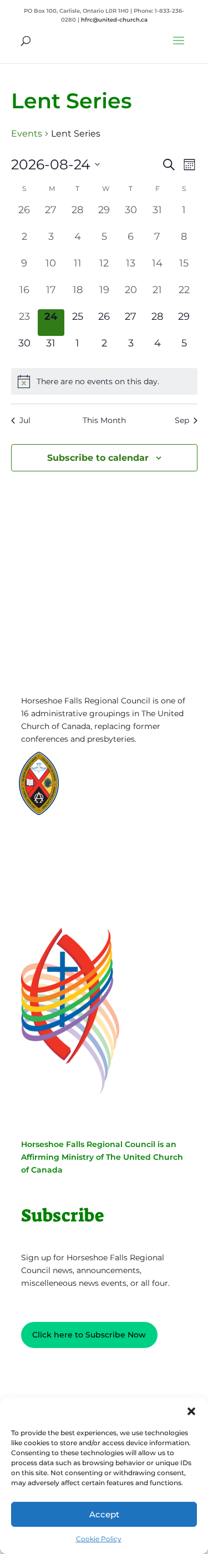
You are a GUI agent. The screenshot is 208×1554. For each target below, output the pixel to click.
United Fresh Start (114, 809)
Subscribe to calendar (98, 457)
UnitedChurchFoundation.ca (132, 777)
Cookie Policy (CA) (73, 881)
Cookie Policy (98, 1539)
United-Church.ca (114, 767)
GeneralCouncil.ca (114, 788)
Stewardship (105, 798)
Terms (73, 864)
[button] (191, 1411)
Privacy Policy (73, 847)
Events (26, 133)
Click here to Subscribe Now (89, 1335)
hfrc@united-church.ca (114, 19)
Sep (182, 420)
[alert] (104, 381)
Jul (25, 420)
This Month (104, 420)
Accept (104, 1514)
